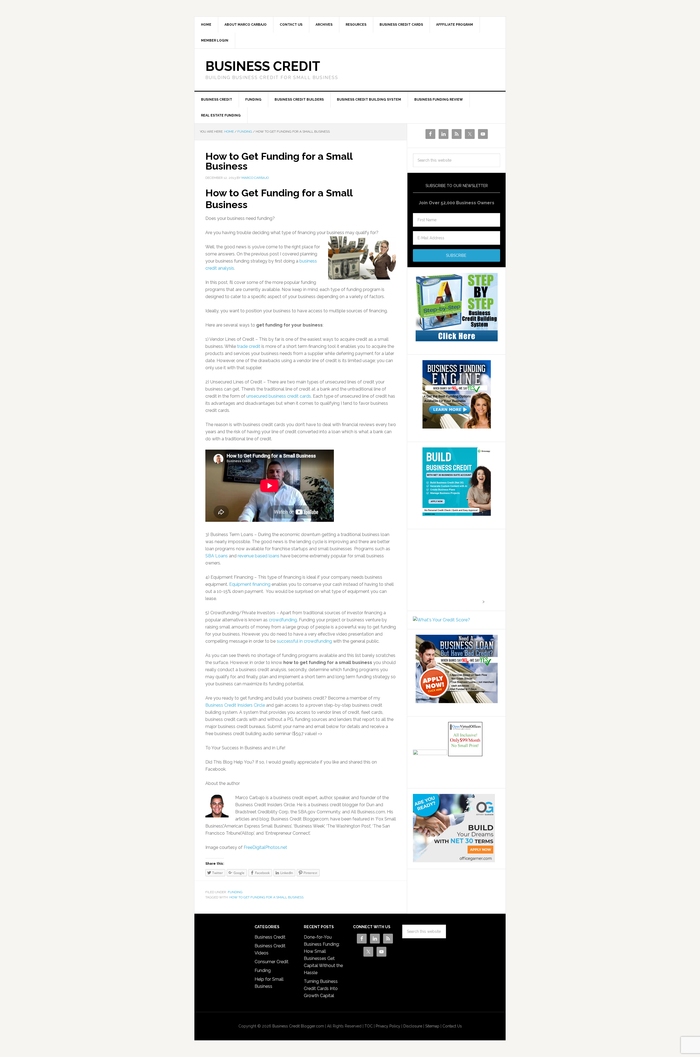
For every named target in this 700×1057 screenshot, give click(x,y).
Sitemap (432, 1026)
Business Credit (262, 66)
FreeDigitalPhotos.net (265, 847)
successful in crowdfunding (304, 641)
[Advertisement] (447, 569)
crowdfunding (283, 619)
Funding (235, 892)
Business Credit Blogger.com (298, 1026)
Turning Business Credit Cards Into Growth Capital (321, 988)
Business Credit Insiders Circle (235, 705)
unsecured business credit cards (278, 396)
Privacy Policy (388, 1026)
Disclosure (412, 1026)
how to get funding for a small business (266, 897)
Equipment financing (249, 584)
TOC (368, 1026)
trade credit (249, 346)
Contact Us (452, 1026)
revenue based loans (258, 555)
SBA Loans (216, 555)
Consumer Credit (271, 961)
